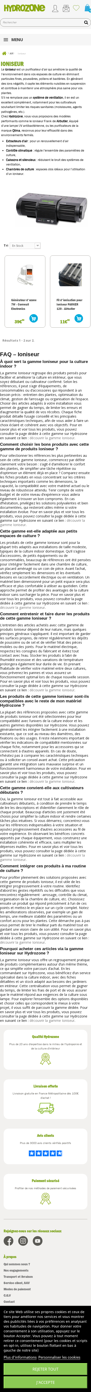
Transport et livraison (18, 1277)
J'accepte (45, 1382)
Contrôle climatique (19, 150)
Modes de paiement (17, 1289)
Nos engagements (16, 1270)
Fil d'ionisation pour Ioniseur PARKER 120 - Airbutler (69, 304)
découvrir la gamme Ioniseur (52, 438)
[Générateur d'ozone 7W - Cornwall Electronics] (25, 275)
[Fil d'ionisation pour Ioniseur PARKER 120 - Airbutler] (70, 275)
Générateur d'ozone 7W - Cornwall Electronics (23, 304)
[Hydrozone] (25, 8)
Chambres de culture (20, 169)
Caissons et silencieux (21, 160)
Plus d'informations (20, 1357)
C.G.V (7, 1295)
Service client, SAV (17, 1283)
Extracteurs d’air (17, 141)
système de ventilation (48, 97)
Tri (6, 245)
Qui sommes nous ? (17, 1264)
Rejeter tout (45, 1369)
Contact (9, 1302)
